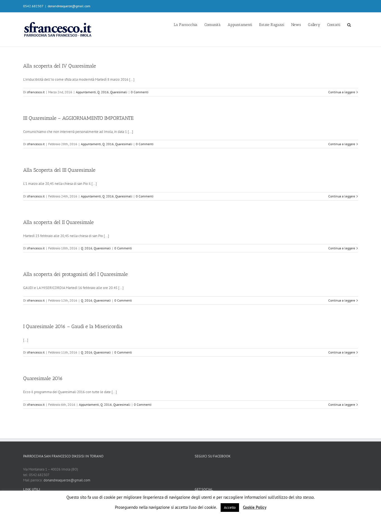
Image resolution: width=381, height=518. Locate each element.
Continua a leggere (341, 92)
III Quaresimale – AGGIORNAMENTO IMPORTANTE (78, 118)
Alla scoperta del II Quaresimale (58, 222)
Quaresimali (118, 92)
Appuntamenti (86, 92)
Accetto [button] (230, 507)
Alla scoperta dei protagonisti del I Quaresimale (75, 274)
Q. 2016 (103, 92)
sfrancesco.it (36, 92)
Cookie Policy (254, 507)
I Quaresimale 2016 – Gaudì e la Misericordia (72, 326)
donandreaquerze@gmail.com (69, 6)
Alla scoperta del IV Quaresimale (59, 66)
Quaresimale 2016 (43, 378)
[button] (349, 24)
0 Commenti (139, 92)
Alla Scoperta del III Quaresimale (59, 170)
